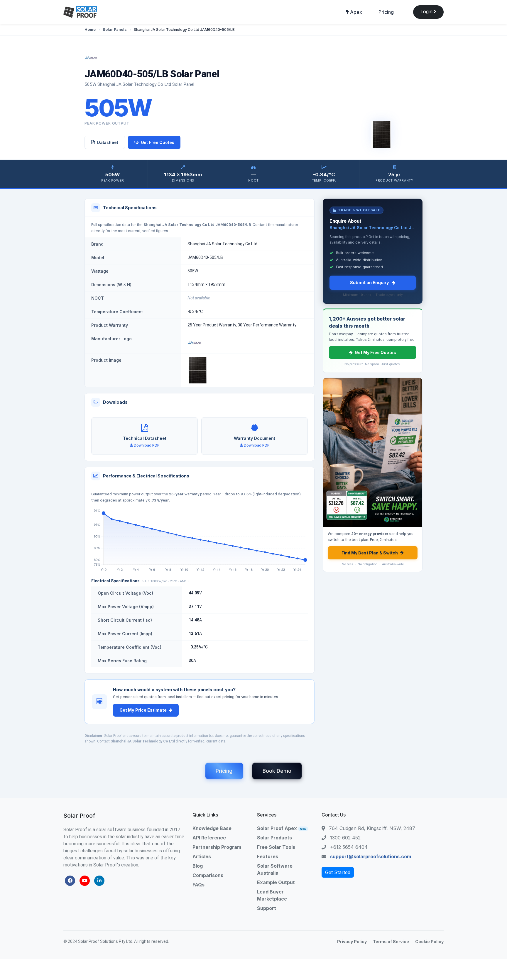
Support (266, 908)
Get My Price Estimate (143, 709)
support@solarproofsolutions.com (370, 856)
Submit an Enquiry (369, 282)
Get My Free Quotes (375, 352)
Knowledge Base (211, 828)
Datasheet (107, 142)
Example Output (276, 882)
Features (267, 856)
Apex (355, 12)
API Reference (209, 838)
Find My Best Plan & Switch (370, 552)
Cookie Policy (429, 941)
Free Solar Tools (276, 847)
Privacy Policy (352, 941)
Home (90, 29)
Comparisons (207, 875)
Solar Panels (115, 29)
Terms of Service (391, 941)
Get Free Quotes (157, 142)
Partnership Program (216, 847)
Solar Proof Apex (281, 828)
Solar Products (274, 838)
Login (427, 11)
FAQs (198, 885)
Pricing (386, 12)
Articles (201, 856)
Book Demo (277, 771)
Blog (197, 866)
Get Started (337, 872)
